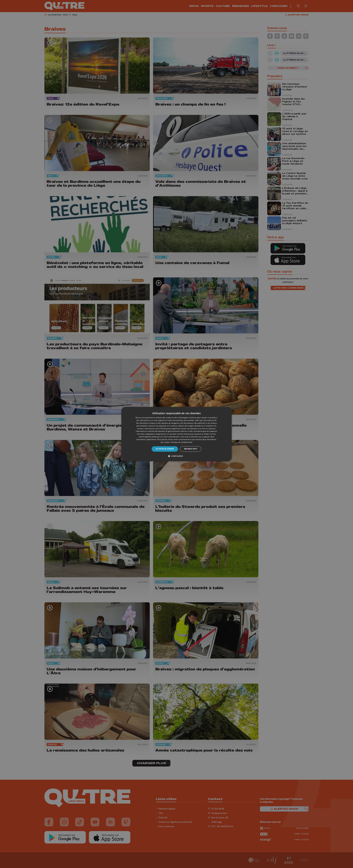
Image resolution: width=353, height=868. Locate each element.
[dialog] (176, 434)
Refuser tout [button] (190, 449)
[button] (176, 456)
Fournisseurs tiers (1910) (155, 428)
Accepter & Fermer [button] (165, 449)
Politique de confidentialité (181, 442)
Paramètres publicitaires (146, 439)
